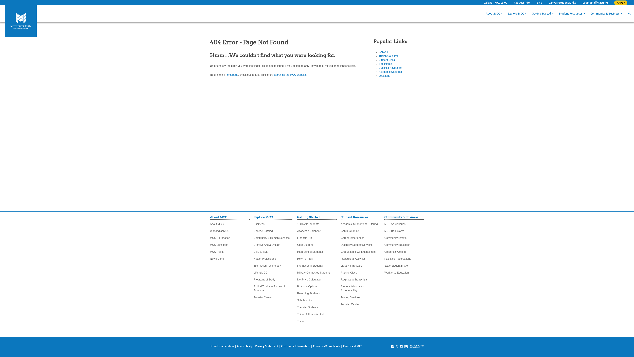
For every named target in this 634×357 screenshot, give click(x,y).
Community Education (397, 244)
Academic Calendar (390, 71)
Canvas (383, 52)
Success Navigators (390, 67)
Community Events (395, 238)
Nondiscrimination (222, 346)
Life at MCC (260, 272)
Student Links (387, 60)
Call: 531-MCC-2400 (495, 2)
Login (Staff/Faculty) (595, 2)
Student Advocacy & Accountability (352, 288)
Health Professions (265, 258)
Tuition (301, 321)
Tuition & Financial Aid (310, 314)
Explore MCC (516, 13)
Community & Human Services (272, 238)
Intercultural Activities (353, 258)
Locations (384, 75)
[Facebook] (392, 346)
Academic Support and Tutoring (359, 224)
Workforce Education (396, 272)
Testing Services (350, 297)
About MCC (493, 13)
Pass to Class (349, 272)
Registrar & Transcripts (354, 279)
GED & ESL (261, 251)
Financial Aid (305, 238)
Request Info (522, 2)
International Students (310, 265)
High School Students (310, 251)
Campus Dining (350, 231)
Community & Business (605, 13)
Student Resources (571, 13)
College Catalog (263, 231)
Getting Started (542, 13)
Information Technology (267, 265)
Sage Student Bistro (396, 265)
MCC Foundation (220, 238)
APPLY (621, 2)
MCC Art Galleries (394, 224)
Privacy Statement (266, 346)
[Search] (629, 13)
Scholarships (305, 300)
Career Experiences (352, 238)
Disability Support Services (356, 244)
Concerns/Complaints (326, 346)
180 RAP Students (308, 224)
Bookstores (385, 63)
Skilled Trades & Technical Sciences (269, 288)
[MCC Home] (21, 21)
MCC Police (217, 251)
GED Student (305, 244)
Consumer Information (295, 346)
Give (539, 2)
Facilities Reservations (397, 258)
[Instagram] (401, 346)
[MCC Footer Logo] (413, 346)
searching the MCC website (290, 74)
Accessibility (244, 346)
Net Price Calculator (309, 279)
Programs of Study (264, 279)
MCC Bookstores (394, 231)
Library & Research (352, 265)
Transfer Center (263, 297)
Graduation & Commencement (358, 251)
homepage (232, 74)
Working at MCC (219, 231)
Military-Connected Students (313, 272)
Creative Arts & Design (267, 244)
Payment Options (307, 286)
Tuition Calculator (389, 56)
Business (259, 224)
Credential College (395, 251)
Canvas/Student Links (562, 2)
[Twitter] (397, 346)
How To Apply (305, 258)
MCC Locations (219, 244)
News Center (217, 258)
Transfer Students (307, 307)
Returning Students (308, 293)
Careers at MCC (352, 346)
